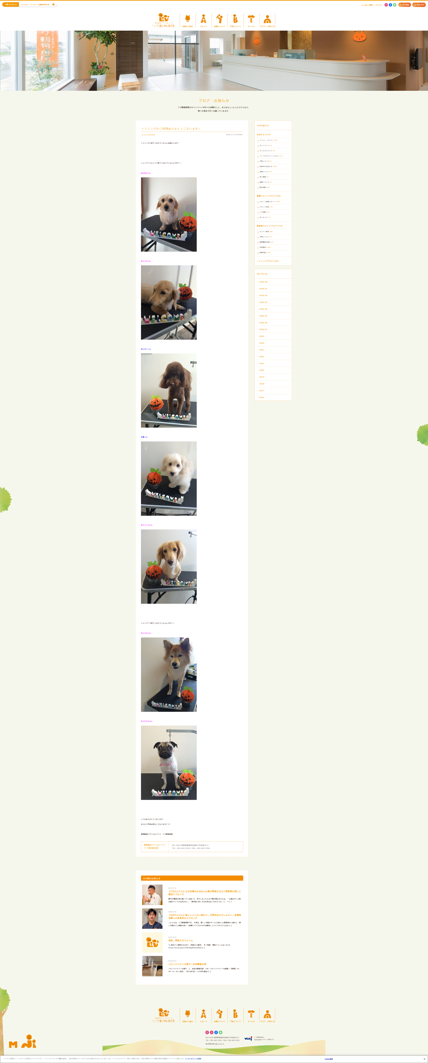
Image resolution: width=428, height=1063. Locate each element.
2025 (261, 336)
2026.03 (263, 316)
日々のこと (264, 217)
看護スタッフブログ (266, 196)
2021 (261, 363)
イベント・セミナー (267, 140)
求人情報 (263, 177)
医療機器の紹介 (265, 242)
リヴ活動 (263, 212)
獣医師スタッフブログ (267, 226)
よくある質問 (367, 5)
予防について (264, 161)
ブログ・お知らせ (214, 100)
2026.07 (263, 288)
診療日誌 (263, 252)
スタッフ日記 (264, 207)
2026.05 (263, 302)
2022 (261, 356)
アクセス (379, 5)
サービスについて (266, 150)
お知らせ (261, 134)
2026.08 (263, 282)
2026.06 (263, 295)
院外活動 (263, 187)
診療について (264, 182)
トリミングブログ (148, 135)
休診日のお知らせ (266, 166)
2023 (261, 350)
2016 (261, 397)
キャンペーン (264, 145)
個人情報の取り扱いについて (215, 1044)
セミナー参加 (264, 231)
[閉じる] (424, 1059)
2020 (261, 370)
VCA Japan (257, 1039)
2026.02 (263, 322)
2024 (261, 343)
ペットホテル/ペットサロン (269, 156)
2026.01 (263, 329)
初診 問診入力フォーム (181, 940)
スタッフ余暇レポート (267, 201)
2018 (261, 384)
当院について (264, 171)
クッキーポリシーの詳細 (193, 1058)
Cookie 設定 (329, 1059)
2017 (261, 390)
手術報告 (263, 247)
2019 (261, 377)
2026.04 (263, 309)
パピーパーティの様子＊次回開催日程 (187, 964)
